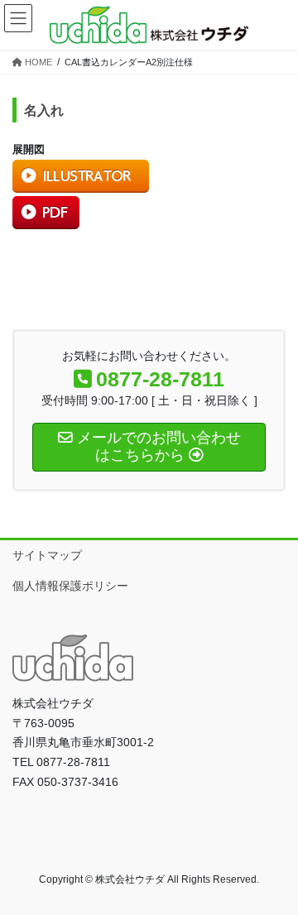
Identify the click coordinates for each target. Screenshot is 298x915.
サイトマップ (47, 555)
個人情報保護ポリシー (70, 585)
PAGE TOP (274, 873)
